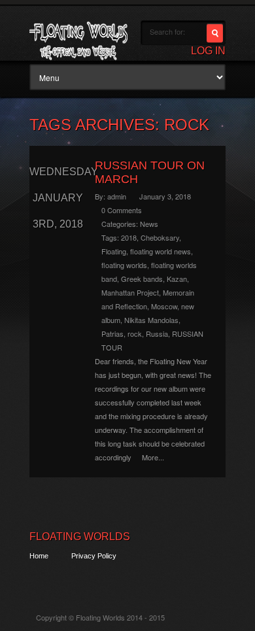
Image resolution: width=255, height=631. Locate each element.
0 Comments (121, 210)
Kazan (177, 278)
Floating (113, 251)
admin (116, 196)
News (149, 223)
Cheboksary (160, 237)
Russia (157, 333)
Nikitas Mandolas (151, 320)
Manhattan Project (130, 292)
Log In (208, 50)
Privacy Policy (93, 556)
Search (215, 33)
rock (135, 333)
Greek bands (142, 278)
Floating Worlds (79, 536)
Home (38, 556)
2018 (129, 237)
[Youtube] (111, 579)
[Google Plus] (86, 579)
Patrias (112, 333)
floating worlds (124, 265)
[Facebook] (62, 579)
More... (153, 457)
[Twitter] (38, 579)
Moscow (164, 306)
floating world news (160, 251)
